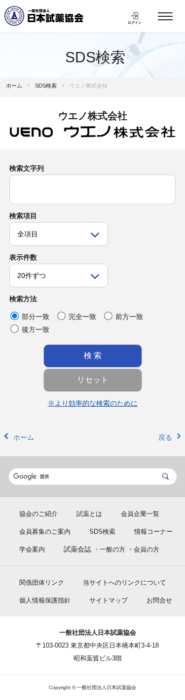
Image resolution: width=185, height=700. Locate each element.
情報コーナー (153, 531)
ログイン (135, 22)
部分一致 (35, 317)
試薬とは (89, 513)
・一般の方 (109, 549)
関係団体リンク (41, 582)
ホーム (14, 86)
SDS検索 (95, 57)
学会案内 (32, 549)
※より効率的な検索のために (93, 403)
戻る (165, 437)
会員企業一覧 (140, 513)
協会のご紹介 (38, 513)
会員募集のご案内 (45, 531)
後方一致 (35, 329)
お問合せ (159, 600)
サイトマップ (108, 600)
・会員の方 (143, 549)
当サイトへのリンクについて (124, 582)
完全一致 (82, 317)
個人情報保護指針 (45, 600)
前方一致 (129, 317)
